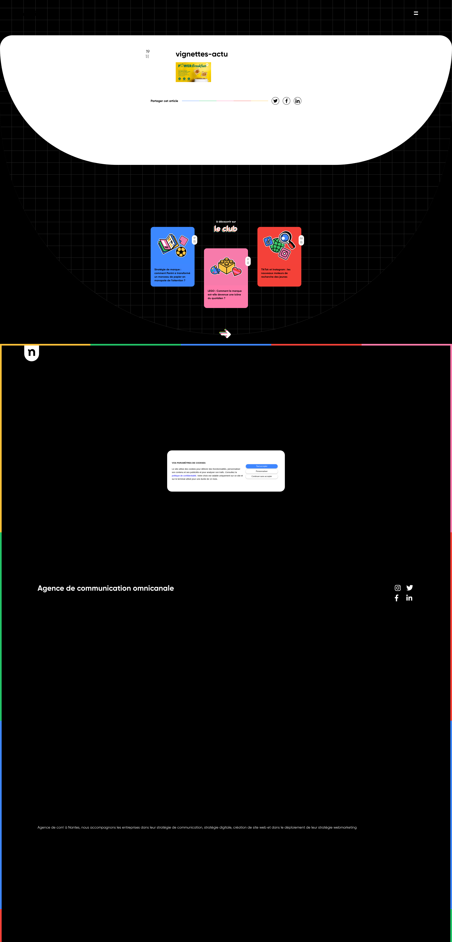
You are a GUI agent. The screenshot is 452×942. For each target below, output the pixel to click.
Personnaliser (262, 471)
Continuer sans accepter (262, 476)
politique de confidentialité (184, 476)
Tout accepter (261, 466)
